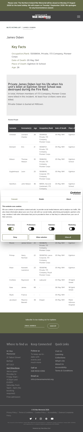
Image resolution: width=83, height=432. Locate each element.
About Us (59, 364)
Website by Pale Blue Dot (41, 428)
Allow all (68, 237)
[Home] (41, 17)
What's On (60, 361)
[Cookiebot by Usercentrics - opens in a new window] (72, 193)
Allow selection (41, 237)
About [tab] (68, 199)
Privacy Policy (12, 412)
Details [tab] (41, 199)
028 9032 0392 (38, 371)
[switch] (31, 228)
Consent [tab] (14, 199)
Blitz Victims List (14, 27)
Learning (59, 354)
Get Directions (13, 368)
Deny (15, 237)
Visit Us (58, 351)
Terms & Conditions (64, 371)
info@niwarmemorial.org (41, 379)
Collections (60, 358)
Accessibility (61, 367)
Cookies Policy (40, 412)
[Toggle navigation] (78, 16)
